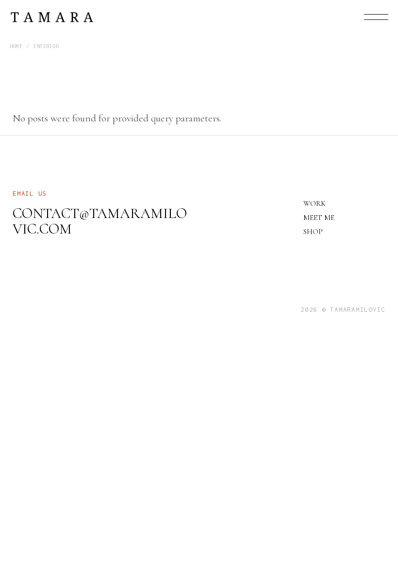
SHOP (313, 231)
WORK (314, 203)
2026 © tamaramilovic (342, 309)
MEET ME (318, 217)
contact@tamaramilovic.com (100, 221)
